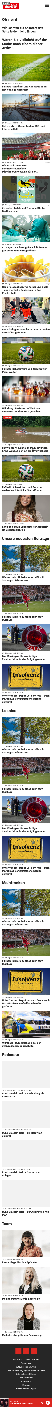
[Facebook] (18, 1351)
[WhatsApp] (34, 1351)
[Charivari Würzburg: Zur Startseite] (10, 5)
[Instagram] (26, 1351)
